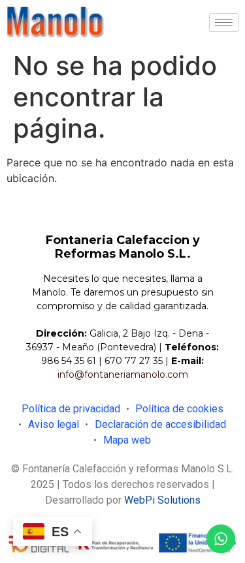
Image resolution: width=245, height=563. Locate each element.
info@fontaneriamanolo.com (122, 374)
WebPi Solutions (162, 500)
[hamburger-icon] (223, 22)
